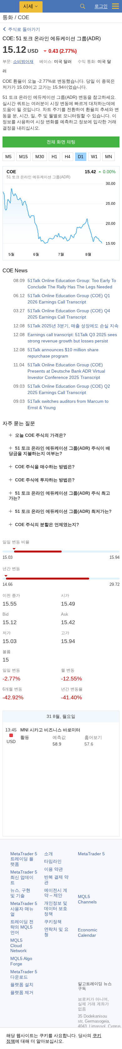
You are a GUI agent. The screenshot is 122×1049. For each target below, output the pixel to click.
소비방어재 (23, 61)
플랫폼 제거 (21, 992)
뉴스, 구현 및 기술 (20, 893)
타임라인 (53, 861)
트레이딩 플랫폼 (23, 859)
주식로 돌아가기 (24, 29)
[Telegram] (91, 965)
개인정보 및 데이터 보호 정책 (55, 908)
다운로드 (23, 974)
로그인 (101, 6)
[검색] (82, 6)
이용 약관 (53, 869)
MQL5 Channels (87, 899)
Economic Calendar (87, 932)
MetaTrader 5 (91, 853)
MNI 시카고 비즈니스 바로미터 (50, 729)
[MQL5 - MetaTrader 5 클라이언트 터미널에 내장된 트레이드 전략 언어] (10, 6)
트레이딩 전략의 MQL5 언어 (21, 927)
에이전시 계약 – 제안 (55, 893)
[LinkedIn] (91, 975)
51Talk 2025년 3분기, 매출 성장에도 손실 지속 (73, 325)
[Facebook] (81, 965)
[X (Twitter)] (101, 965)
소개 (48, 853)
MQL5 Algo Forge (21, 961)
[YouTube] (81, 975)
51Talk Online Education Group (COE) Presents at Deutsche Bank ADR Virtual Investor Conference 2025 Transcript (66, 371)
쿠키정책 (53, 921)
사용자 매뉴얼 (23, 909)
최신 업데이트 (23, 877)
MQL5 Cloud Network (18, 945)
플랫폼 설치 (21, 984)
